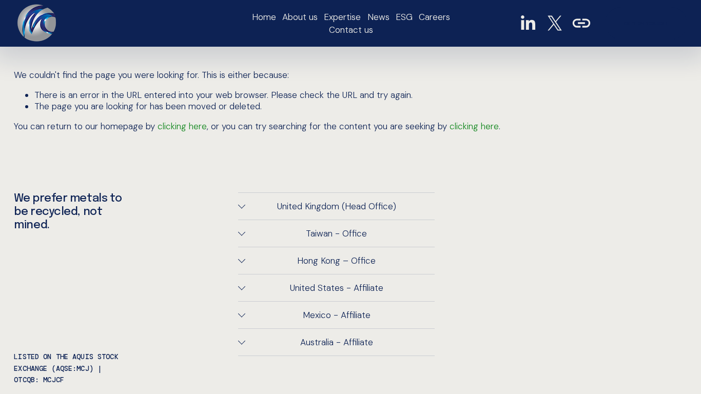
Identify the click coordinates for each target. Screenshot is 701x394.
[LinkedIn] (527, 23)
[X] (554, 23)
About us (300, 17)
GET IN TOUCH (646, 23)
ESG (404, 17)
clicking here (182, 126)
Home (264, 17)
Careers (434, 17)
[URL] (581, 23)
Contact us (351, 29)
